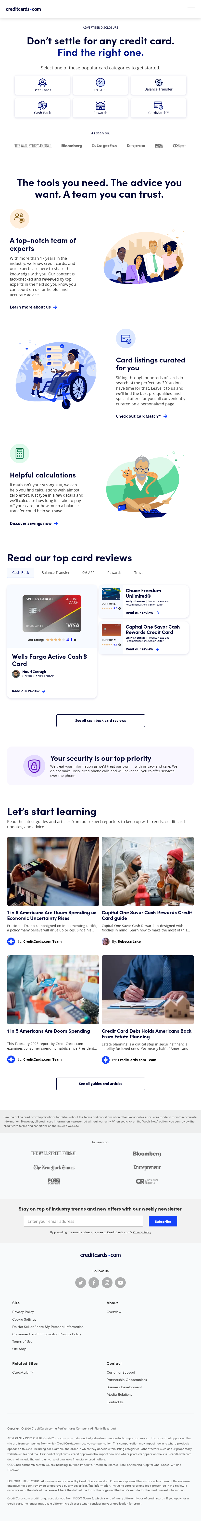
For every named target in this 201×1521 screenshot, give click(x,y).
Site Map (19, 1348)
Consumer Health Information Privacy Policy (46, 1334)
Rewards (114, 572)
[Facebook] (93, 1282)
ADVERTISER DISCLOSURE (100, 27)
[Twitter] (80, 1282)
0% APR (88, 572)
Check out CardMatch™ (138, 416)
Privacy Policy (142, 1232)
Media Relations (119, 1394)
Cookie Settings (24, 1319)
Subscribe (163, 1221)
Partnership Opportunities (127, 1379)
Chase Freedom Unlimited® (143, 593)
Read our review (25, 691)
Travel (139, 572)
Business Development (124, 1387)
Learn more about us (30, 307)
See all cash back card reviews (100, 720)
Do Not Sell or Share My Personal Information (48, 1326)
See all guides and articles (100, 1083)
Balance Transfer (56, 572)
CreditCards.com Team (42, 941)
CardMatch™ (23, 1372)
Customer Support (121, 1372)
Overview (114, 1311)
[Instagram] (107, 1282)
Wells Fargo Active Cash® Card (49, 660)
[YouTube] (120, 1282)
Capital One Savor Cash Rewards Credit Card (153, 629)
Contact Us (115, 1402)
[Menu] (191, 9)
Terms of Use (22, 1341)
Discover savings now (31, 523)
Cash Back (20, 572)
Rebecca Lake (129, 941)
